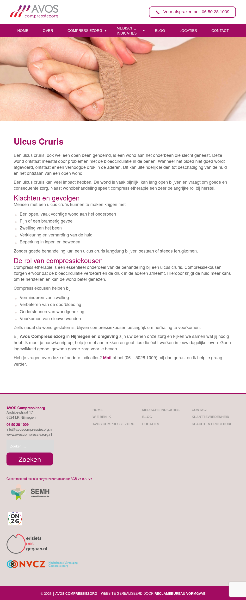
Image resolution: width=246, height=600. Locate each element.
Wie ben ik (101, 417)
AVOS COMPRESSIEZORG (113, 424)
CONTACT (220, 31)
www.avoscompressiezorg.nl (29, 434)
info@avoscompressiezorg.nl (29, 429)
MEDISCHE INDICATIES (127, 30)
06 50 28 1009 (17, 424)
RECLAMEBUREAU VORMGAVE (179, 593)
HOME (22, 31)
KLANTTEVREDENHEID (210, 417)
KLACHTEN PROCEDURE (212, 424)
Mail (107, 357)
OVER (48, 31)
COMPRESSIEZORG (85, 31)
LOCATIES (188, 31)
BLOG (160, 31)
